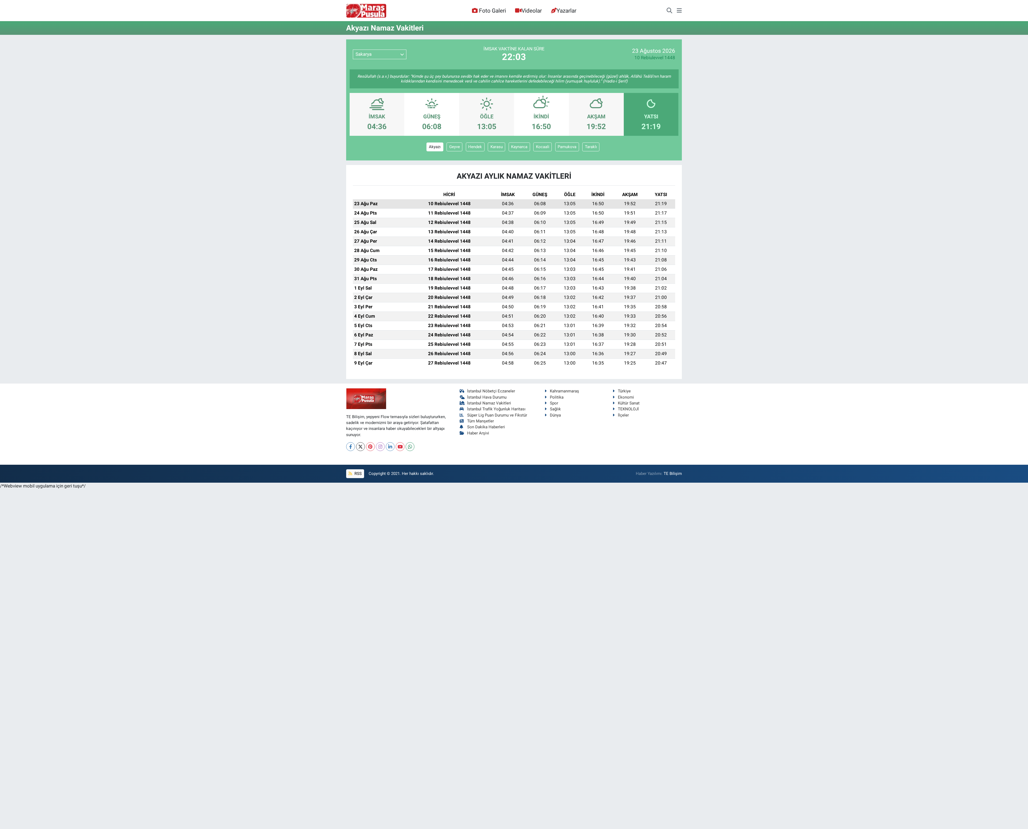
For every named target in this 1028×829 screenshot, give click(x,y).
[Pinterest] (370, 446)
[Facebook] (350, 446)
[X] (360, 446)
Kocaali (542, 146)
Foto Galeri (492, 10)
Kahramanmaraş (564, 391)
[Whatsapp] (410, 446)
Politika (557, 397)
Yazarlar (566, 10)
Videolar (531, 10)
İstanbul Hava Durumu (487, 397)
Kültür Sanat (629, 403)
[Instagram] (380, 446)
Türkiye (624, 391)
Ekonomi (626, 397)
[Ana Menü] (679, 10)
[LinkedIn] (390, 446)
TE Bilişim (673, 473)
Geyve (454, 146)
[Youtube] (400, 446)
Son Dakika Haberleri (486, 427)
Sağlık (555, 409)
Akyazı (435, 146)
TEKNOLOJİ (628, 409)
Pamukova (567, 146)
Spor (554, 403)
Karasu (496, 146)
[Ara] (669, 10)
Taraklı (591, 146)
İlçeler (623, 415)
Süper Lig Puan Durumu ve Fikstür (497, 415)
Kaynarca (519, 146)
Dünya (555, 415)
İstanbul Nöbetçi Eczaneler (491, 391)
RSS (357, 473)
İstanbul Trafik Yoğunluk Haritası (496, 409)
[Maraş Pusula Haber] (366, 10)
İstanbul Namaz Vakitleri (489, 403)
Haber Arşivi (478, 433)
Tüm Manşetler (480, 421)
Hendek (475, 146)
